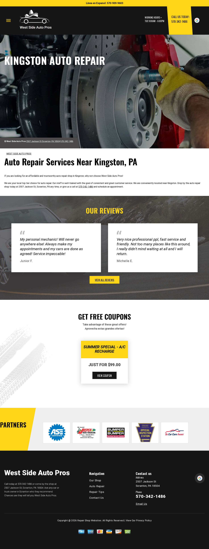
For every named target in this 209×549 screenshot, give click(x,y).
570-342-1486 (179, 21)
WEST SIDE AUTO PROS (18, 153)
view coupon (104, 375)
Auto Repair (96, 486)
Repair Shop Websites (89, 520)
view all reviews (104, 280)
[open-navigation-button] (8, 20)
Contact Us (96, 497)
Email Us (141, 504)
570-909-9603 (115, 3)
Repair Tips (96, 492)
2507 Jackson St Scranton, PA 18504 (43, 141)
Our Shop (95, 480)
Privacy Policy (144, 520)
